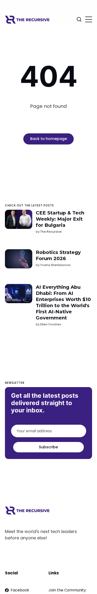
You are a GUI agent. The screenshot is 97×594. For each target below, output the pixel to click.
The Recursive (50, 231)
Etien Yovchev (50, 324)
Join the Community (67, 590)
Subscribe (48, 447)
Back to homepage (48, 138)
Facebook (20, 590)
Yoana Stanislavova (55, 265)
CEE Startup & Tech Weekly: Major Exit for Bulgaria (60, 219)
